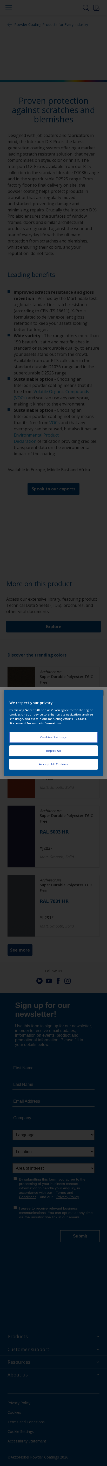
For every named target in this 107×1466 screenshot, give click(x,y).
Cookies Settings (53, 737)
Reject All (53, 751)
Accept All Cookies (53, 764)
